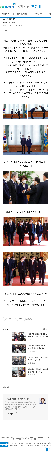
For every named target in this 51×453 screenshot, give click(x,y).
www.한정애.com (7, 437)
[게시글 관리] (12, 319)
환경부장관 (22, 14)
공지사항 (38, 14)
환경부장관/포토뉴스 (9, 22)
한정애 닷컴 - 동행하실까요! (20, 5)
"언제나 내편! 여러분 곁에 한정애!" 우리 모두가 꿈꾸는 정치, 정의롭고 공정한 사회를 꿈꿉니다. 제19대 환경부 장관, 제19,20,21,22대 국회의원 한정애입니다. (20, 405)
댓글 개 (6, 387)
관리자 (27, 439)
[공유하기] (9, 319)
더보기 (45, 329)
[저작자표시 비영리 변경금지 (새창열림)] (29, 319)
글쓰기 (36, 439)
